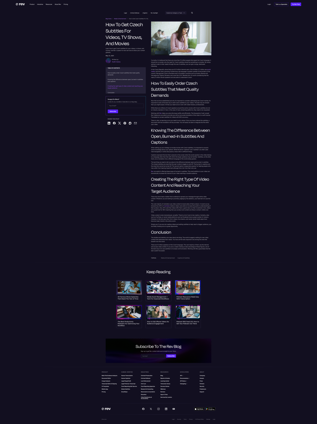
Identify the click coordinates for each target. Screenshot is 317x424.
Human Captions (125, 378)
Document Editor (106, 378)
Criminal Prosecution (146, 375)
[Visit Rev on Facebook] (143, 409)
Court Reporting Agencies (148, 386)
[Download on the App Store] (199, 409)
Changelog (183, 383)
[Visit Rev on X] (151, 409)
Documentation (185, 378)
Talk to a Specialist (281, 4)
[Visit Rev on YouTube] (174, 409)
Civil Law (143, 383)
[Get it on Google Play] (210, 409)
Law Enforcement (145, 381)
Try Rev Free (296, 4)
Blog (161, 375)
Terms (185, 419)
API (181, 375)
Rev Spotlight (154, 13)
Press (201, 381)
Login (214, 419)
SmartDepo (124, 391)
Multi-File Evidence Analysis (109, 375)
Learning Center (164, 381)
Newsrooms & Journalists (148, 391)
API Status (183, 381)
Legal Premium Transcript (128, 383)
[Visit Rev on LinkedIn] (166, 409)
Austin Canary (116, 62)
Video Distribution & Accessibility (146, 398)
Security (202, 386)
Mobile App (105, 389)
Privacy (191, 419)
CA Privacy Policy (199, 419)
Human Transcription (127, 375)
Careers (202, 378)
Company (202, 375)
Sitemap (208, 419)
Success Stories (164, 386)
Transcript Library (165, 383)
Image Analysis (106, 381)
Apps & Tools (164, 394)
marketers (167, 206)
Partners (202, 383)
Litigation (145, 13)
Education (143, 394)
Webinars (163, 389)
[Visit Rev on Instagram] (158, 409)
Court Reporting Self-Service (129, 386)
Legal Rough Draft (126, 381)
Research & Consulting (147, 389)
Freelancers (203, 389)
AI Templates (105, 386)
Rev (160, 113)
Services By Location (166, 397)
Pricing (104, 391)
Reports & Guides (165, 378)
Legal (125, 13)
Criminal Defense (134, 13)
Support (202, 391)
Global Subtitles (125, 389)
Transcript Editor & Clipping (109, 383)
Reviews (162, 391)
